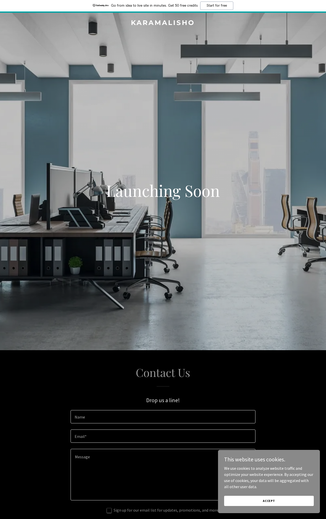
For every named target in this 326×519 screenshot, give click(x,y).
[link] (163, 23)
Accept (269, 501)
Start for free (217, 5)
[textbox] (163, 416)
